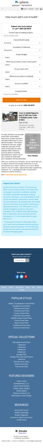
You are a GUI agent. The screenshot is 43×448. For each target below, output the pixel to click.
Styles (11, 287)
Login (37, 9)
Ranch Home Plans (21, 323)
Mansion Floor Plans (21, 362)
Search (3, 287)
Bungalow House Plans (21, 306)
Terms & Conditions (18, 441)
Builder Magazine (21, 415)
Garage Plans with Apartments (21, 357)
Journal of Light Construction (21, 417)
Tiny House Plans (21, 366)
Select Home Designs (21, 386)
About (39, 287)
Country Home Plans (21, 313)
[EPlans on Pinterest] (26, 276)
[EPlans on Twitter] (21, 276)
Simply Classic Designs (21, 388)
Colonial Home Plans (21, 311)
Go (27, 260)
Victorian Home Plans (22, 328)
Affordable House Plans (21, 342)
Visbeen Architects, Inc (21, 393)
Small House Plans (21, 364)
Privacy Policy (6, 441)
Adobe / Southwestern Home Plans (21, 303)
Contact (21, 290)
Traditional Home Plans (21, 325)
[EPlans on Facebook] (17, 276)
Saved (25, 9)
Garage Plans (21, 354)
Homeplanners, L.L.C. (21, 383)
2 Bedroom (21, 347)
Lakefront (21, 359)
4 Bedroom (21, 352)
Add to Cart (21, 100)
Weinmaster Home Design (21, 395)
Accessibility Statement (34, 441)
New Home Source (21, 410)
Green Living (21, 381)
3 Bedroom (21, 349)
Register (31, 9)
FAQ (33, 287)
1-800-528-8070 (26, 5)
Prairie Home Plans (21, 320)
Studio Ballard (21, 391)
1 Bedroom (21, 345)
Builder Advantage (21, 412)
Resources (19, 287)
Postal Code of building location (21, 33)
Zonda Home (21, 420)
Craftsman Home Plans (21, 316)
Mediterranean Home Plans (21, 318)
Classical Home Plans (21, 308)
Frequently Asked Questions (15, 175)
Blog (27, 287)
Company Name (21, 91)
